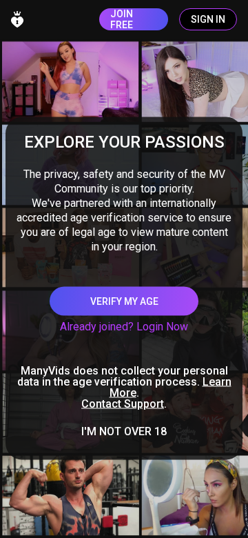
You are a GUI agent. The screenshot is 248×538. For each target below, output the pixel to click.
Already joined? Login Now (124, 326)
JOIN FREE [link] (121, 19)
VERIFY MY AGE (124, 301)
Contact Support (122, 403)
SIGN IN (208, 19)
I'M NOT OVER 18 (124, 431)
